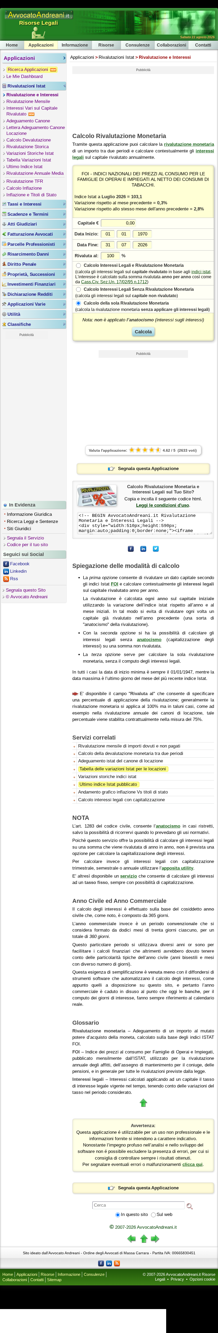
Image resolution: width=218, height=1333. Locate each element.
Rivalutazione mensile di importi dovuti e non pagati (129, 746)
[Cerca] (189, 1206)
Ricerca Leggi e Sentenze (32, 521)
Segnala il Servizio (25, 538)
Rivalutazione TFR (24, 181)
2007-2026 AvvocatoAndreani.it (143, 1227)
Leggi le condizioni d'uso (162, 505)
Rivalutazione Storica (27, 146)
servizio (128, 876)
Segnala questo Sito (25, 590)
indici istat (200, 271)
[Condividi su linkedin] (143, 548)
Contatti (203, 45)
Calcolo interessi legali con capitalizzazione (121, 799)
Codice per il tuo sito (27, 544)
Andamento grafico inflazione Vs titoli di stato (123, 792)
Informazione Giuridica (29, 514)
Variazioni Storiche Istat (30, 153)
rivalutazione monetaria (189, 144)
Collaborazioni (171, 45)
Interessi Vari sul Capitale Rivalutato (31, 111)
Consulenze (137, 45)
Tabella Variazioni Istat (28, 160)
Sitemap (54, 1279)
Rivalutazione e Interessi (32, 94)
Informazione (75, 45)
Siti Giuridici (19, 528)
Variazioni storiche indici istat (107, 776)
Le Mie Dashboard (24, 76)
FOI (114, 584)
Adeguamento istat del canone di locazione (120, 760)
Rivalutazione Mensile (28, 101)
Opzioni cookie (202, 1279)
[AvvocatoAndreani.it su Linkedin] (109, 1263)
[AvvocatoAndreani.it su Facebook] (101, 1263)
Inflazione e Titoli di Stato (31, 194)
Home (12, 45)
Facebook (20, 563)
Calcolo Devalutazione (28, 140)
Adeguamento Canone (28, 120)
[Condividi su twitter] (156, 548)
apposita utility (177, 868)
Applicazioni (40, 45)
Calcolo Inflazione (24, 188)
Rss (14, 578)
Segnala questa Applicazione (148, 468)
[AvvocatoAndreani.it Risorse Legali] (39, 19)
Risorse (106, 45)
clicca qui (192, 1164)
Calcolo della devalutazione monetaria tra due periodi (130, 753)
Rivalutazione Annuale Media (35, 173)
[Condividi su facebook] (131, 548)
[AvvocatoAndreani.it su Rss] (117, 1263)
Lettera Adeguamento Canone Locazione (35, 130)
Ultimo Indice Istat (24, 166)
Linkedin (18, 571)
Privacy (177, 1279)
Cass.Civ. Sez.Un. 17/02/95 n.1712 (114, 281)
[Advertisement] (26, 419)
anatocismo (149, 639)
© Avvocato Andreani (27, 596)
